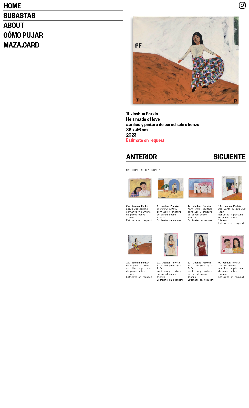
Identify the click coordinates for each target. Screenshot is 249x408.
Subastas (19, 15)
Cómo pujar (23, 35)
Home (12, 5)
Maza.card (21, 45)
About (13, 25)
